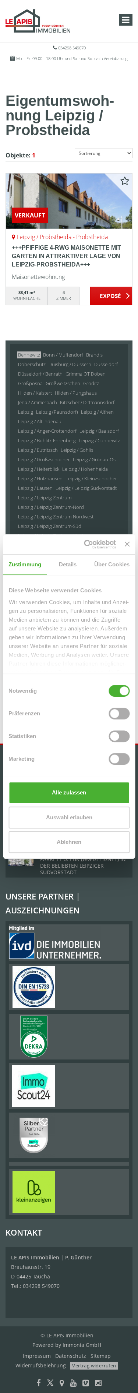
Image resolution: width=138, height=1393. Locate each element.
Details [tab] (68, 564)
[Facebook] (38, 1383)
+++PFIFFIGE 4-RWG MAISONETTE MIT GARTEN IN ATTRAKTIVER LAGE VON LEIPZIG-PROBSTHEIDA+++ (66, 256)
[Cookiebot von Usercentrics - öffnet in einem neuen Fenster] (86, 544)
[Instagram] (98, 1383)
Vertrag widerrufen (94, 1365)
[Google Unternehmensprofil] (62, 1383)
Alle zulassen (69, 792)
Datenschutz (70, 1355)
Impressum (37, 1355)
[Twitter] (50, 1383)
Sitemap (101, 1355)
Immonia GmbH (82, 1344)
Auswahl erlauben (69, 817)
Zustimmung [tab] (24, 564)
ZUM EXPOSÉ (111, 296)
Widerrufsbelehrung (40, 1365)
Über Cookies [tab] (112, 564)
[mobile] (125, 20)
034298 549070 (72, 48)
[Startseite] (38, 21)
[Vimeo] (85, 1383)
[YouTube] (73, 1383)
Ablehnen (69, 842)
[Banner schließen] (127, 544)
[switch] (119, 713)
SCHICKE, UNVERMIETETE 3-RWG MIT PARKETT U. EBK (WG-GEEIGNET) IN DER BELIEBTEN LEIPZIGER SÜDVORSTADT (85, 862)
